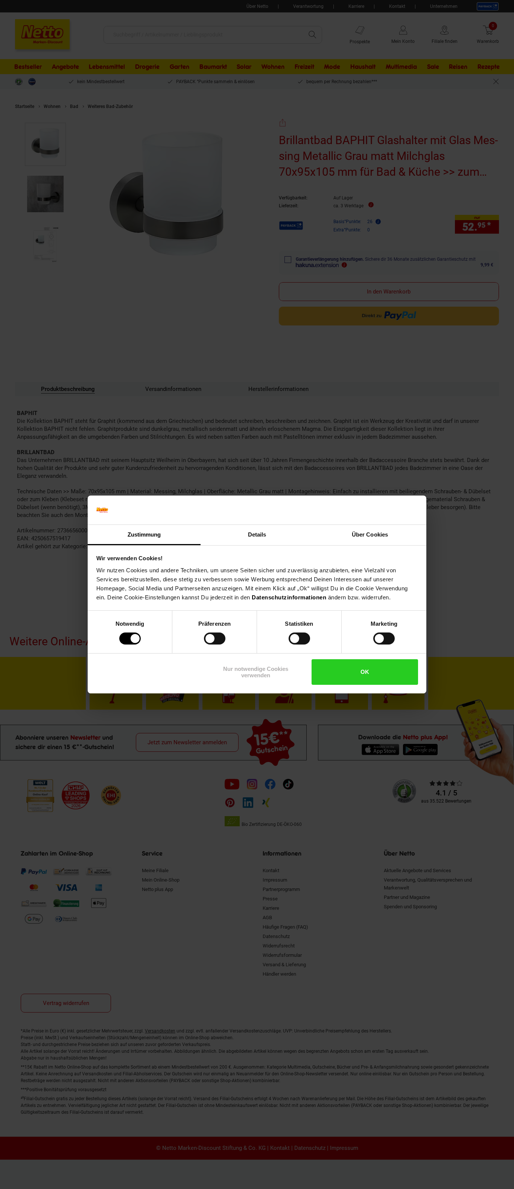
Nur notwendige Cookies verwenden (255, 672)
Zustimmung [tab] (144, 534)
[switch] (214, 639)
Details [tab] (257, 534)
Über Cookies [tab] (370, 534)
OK (364, 672)
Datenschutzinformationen (289, 597)
